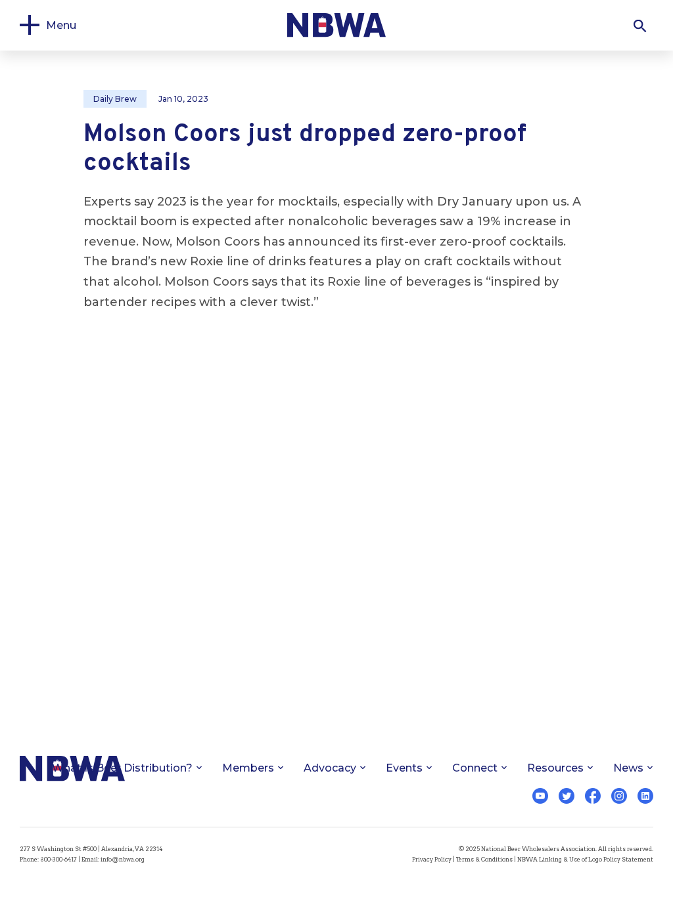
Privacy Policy (432, 859)
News (628, 768)
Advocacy (330, 768)
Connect (475, 768)
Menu (61, 25)
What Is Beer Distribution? (122, 768)
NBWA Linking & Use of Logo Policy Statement (585, 859)
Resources (555, 768)
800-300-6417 (58, 859)
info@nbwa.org (123, 859)
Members (248, 768)
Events (404, 768)
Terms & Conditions (484, 859)
